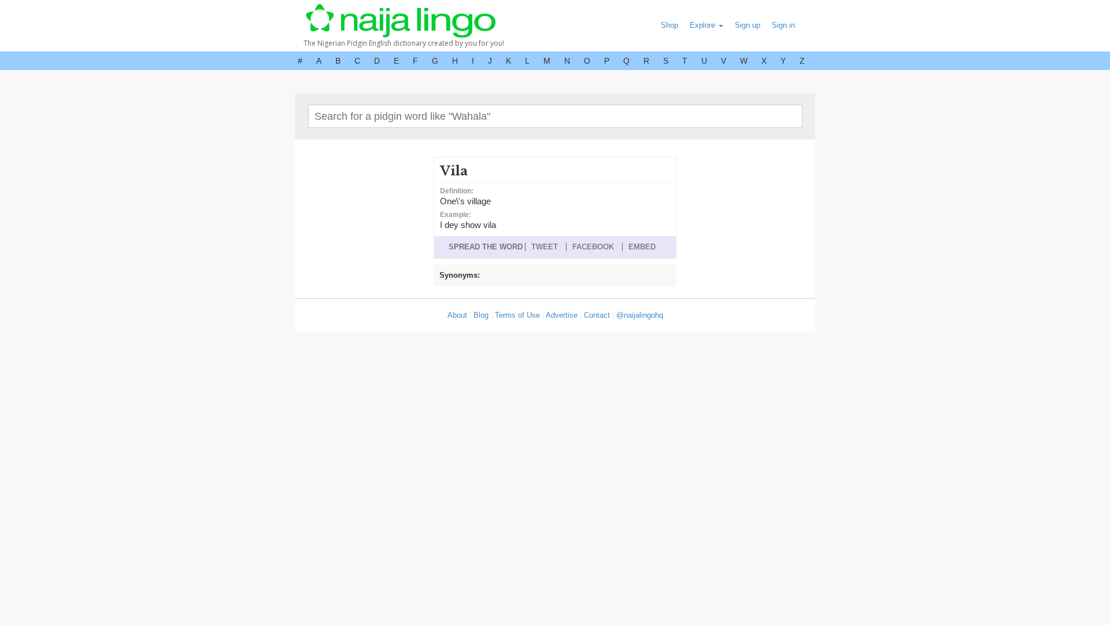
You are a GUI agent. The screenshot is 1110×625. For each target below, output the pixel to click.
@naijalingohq (639, 315)
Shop (669, 25)
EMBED (642, 246)
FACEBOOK (593, 246)
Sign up (747, 25)
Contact (597, 315)
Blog (481, 315)
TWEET (544, 246)
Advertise (562, 315)
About (457, 315)
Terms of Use (517, 315)
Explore (703, 25)
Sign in (783, 25)
